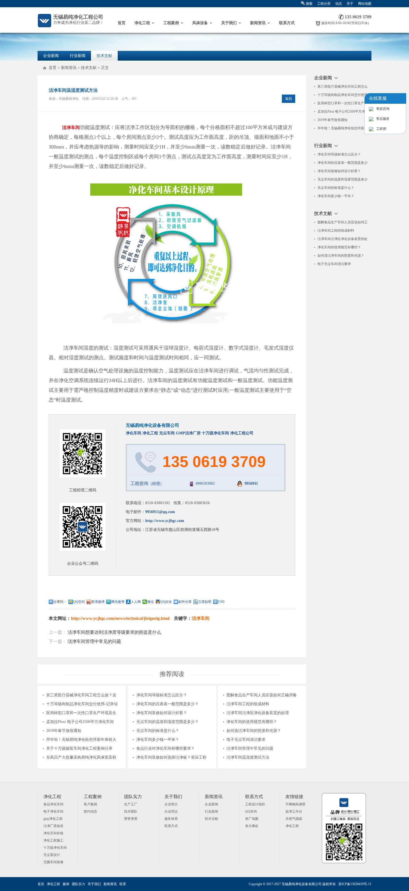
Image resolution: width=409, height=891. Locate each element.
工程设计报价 (255, 804)
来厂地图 (251, 819)
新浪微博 (98, 602)
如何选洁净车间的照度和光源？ (253, 731)
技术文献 (104, 56)
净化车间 (134, 433)
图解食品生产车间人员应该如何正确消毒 (261, 695)
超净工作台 (293, 811)
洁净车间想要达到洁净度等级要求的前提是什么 (114, 632)
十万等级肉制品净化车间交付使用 (342, 95)
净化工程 (142, 23)
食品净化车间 (53, 804)
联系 (122, 884)
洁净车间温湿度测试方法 (247, 757)
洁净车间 (201, 618)
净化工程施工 (53, 840)
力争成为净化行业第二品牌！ (78, 19)
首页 (121, 23)
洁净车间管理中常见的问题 (94, 641)
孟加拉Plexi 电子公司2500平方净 (341, 111)
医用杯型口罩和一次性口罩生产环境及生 (81, 713)
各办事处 (251, 826)
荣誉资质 (130, 819)
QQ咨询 (251, 811)
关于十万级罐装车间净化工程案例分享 (79, 748)
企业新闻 (51, 56)
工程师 (381, 129)
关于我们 (229, 23)
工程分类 (324, 4)
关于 (350, 4)
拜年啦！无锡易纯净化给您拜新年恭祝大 (81, 739)
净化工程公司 (241, 433)
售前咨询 (383, 109)
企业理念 (171, 811)
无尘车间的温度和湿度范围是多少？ (167, 722)
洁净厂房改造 (53, 826)
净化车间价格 (53, 833)
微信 (150, 602)
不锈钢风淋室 (295, 804)
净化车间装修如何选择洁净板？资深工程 (171, 757)
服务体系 (171, 819)
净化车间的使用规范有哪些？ (251, 722)
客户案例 (90, 804)
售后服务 (383, 119)
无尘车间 (167, 433)
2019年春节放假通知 (63, 731)
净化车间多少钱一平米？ (157, 739)
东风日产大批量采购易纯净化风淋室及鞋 (81, 757)
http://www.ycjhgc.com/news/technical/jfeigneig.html (120, 618)
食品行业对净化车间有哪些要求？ (165, 748)
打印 (221, 602)
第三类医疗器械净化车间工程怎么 (342, 86)
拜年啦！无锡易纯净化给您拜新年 (342, 128)
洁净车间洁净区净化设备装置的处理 (257, 713)
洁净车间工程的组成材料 (247, 704)
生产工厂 (130, 804)
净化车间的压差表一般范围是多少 (342, 163)
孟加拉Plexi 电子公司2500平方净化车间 (80, 722)
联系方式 (287, 23)
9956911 (251, 483)
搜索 (309, 4)
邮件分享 (185, 602)
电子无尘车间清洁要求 (245, 739)
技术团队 (130, 811)
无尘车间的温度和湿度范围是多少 (342, 179)
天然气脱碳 (293, 819)
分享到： (60, 602)
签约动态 (90, 811)
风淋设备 (200, 23)
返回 (288, 99)
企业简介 (171, 804)
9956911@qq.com (160, 512)
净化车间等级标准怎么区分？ (161, 695)
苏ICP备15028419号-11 (354, 884)
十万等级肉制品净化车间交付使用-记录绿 (82, 704)
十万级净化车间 (215, 433)
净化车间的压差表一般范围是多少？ (167, 704)
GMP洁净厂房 (188, 433)
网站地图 (364, 4)
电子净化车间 (53, 811)
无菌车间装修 (53, 862)
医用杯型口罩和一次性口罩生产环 (342, 103)
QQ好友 (166, 602)
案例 (66, 884)
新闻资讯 (258, 23)
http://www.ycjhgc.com (164, 521)
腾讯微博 (117, 602)
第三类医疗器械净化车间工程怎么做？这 (81, 695)
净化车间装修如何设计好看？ (161, 713)
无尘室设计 (51, 855)
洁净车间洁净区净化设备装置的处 (342, 239)
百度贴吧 (204, 602)
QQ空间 (79, 602)
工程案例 (171, 23)
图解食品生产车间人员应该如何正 (342, 222)
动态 (338, 4)
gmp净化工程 (53, 819)
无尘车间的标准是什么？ (157, 731)
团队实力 (78, 884)
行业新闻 (77, 56)
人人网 (136, 602)
